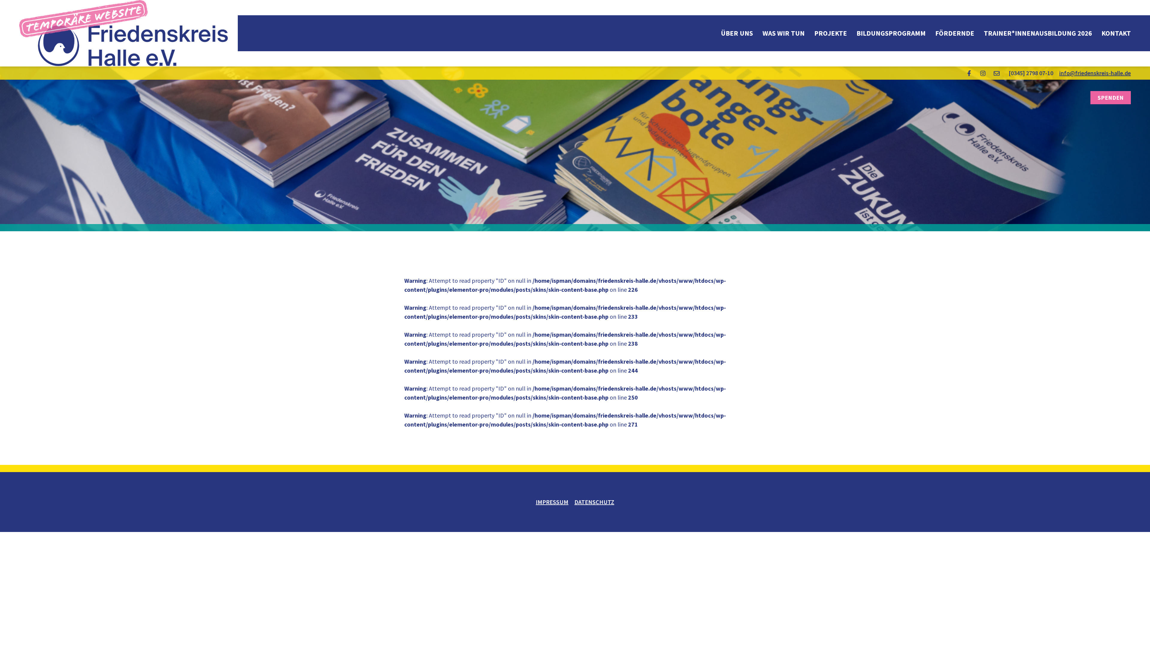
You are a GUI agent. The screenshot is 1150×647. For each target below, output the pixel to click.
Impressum (552, 502)
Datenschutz (594, 502)
